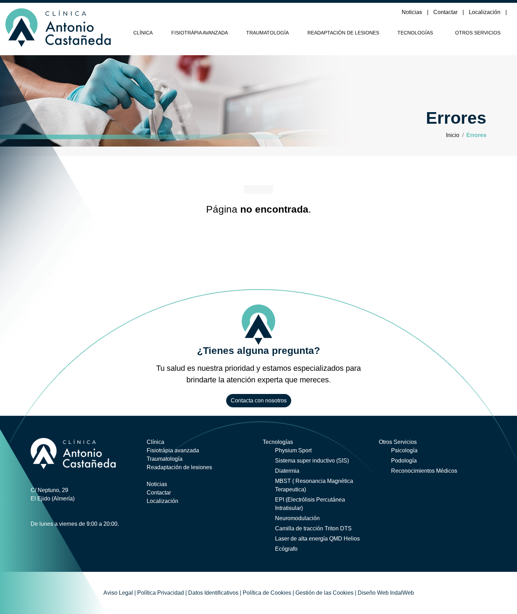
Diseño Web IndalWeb (386, 593)
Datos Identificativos (213, 593)
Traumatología (267, 32)
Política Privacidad (160, 593)
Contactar (446, 12)
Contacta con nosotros (259, 400)
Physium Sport (293, 450)
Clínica (143, 32)
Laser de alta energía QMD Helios (317, 539)
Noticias (412, 12)
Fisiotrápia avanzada (199, 32)
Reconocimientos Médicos (424, 471)
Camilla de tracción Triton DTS (313, 528)
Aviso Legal (118, 593)
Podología (404, 461)
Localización (485, 12)
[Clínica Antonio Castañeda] (58, 26)
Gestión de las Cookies (324, 593)
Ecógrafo (286, 549)
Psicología (404, 450)
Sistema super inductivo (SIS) (312, 461)
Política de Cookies (267, 593)
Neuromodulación (297, 518)
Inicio (452, 135)
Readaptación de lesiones (343, 32)
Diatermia (287, 471)
